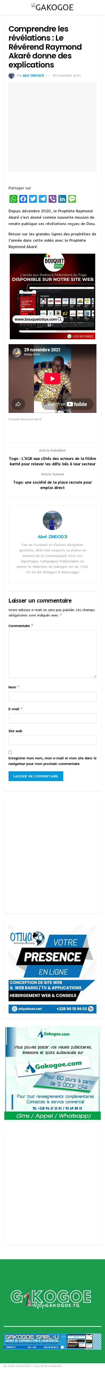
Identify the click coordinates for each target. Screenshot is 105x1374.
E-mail (16, 708)
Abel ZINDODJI (33, 75)
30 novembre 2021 (67, 75)
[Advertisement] (52, 855)
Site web (15, 731)
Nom (14, 687)
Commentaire (21, 625)
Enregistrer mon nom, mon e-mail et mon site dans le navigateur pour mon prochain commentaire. (52, 761)
